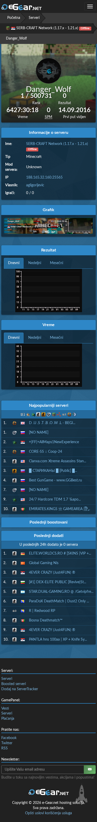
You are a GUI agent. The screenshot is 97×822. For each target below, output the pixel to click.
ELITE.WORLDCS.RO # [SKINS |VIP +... (60, 553)
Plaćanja (7, 718)
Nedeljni (34, 263)
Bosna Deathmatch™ (46, 620)
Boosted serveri (13, 684)
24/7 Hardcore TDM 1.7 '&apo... (55, 499)
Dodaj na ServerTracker (19, 689)
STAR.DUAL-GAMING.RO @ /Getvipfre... (61, 592)
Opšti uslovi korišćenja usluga (48, 813)
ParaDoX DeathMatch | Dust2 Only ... (59, 601)
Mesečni (56, 263)
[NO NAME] (38, 432)
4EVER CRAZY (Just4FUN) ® (52, 572)
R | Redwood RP (42, 611)
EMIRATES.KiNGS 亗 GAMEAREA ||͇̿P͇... (59, 509)
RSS (4, 748)
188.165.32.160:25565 (44, 177)
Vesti (5, 708)
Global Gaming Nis (43, 563)
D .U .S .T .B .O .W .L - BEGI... (52, 423)
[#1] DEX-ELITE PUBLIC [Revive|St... (57, 582)
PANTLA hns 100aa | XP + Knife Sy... (58, 639)
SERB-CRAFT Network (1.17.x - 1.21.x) (57, 144)
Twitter (6, 743)
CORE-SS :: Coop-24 (45, 452)
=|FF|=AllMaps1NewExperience (54, 442)
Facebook (9, 738)
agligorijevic (35, 185)
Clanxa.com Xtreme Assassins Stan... (57, 461)
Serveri (34, 18)
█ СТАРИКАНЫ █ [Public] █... (53, 471)
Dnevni (13, 263)
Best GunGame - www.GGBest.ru (55, 480)
